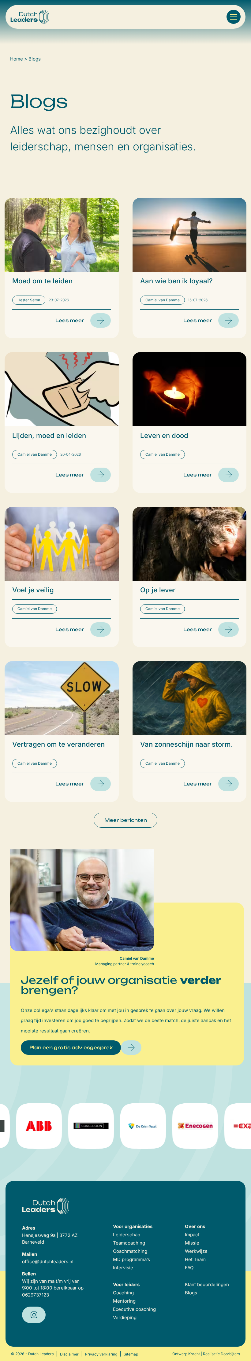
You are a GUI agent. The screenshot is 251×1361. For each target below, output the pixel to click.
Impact (192, 1235)
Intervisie (123, 1268)
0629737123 (35, 1295)
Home (16, 59)
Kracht (194, 1354)
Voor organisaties (132, 1226)
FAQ (189, 1268)
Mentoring (124, 1301)
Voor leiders (126, 1284)
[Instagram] (33, 1315)
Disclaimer (69, 1354)
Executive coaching (134, 1309)
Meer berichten (125, 820)
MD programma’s (131, 1259)
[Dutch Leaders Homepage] (29, 17)
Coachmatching (130, 1251)
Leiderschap (126, 1235)
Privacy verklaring (101, 1354)
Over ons (195, 1226)
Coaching (123, 1293)
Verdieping (125, 1317)
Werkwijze (196, 1251)
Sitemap (131, 1354)
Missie (192, 1243)
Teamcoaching (129, 1243)
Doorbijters (230, 1354)
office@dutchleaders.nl (47, 1261)
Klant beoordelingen (207, 1284)
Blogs (191, 1293)
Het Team (195, 1259)
